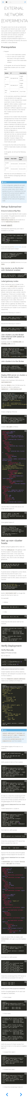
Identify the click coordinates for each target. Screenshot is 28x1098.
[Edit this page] (25, 2)
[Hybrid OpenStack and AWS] (7, 1094)
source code (17, 247)
